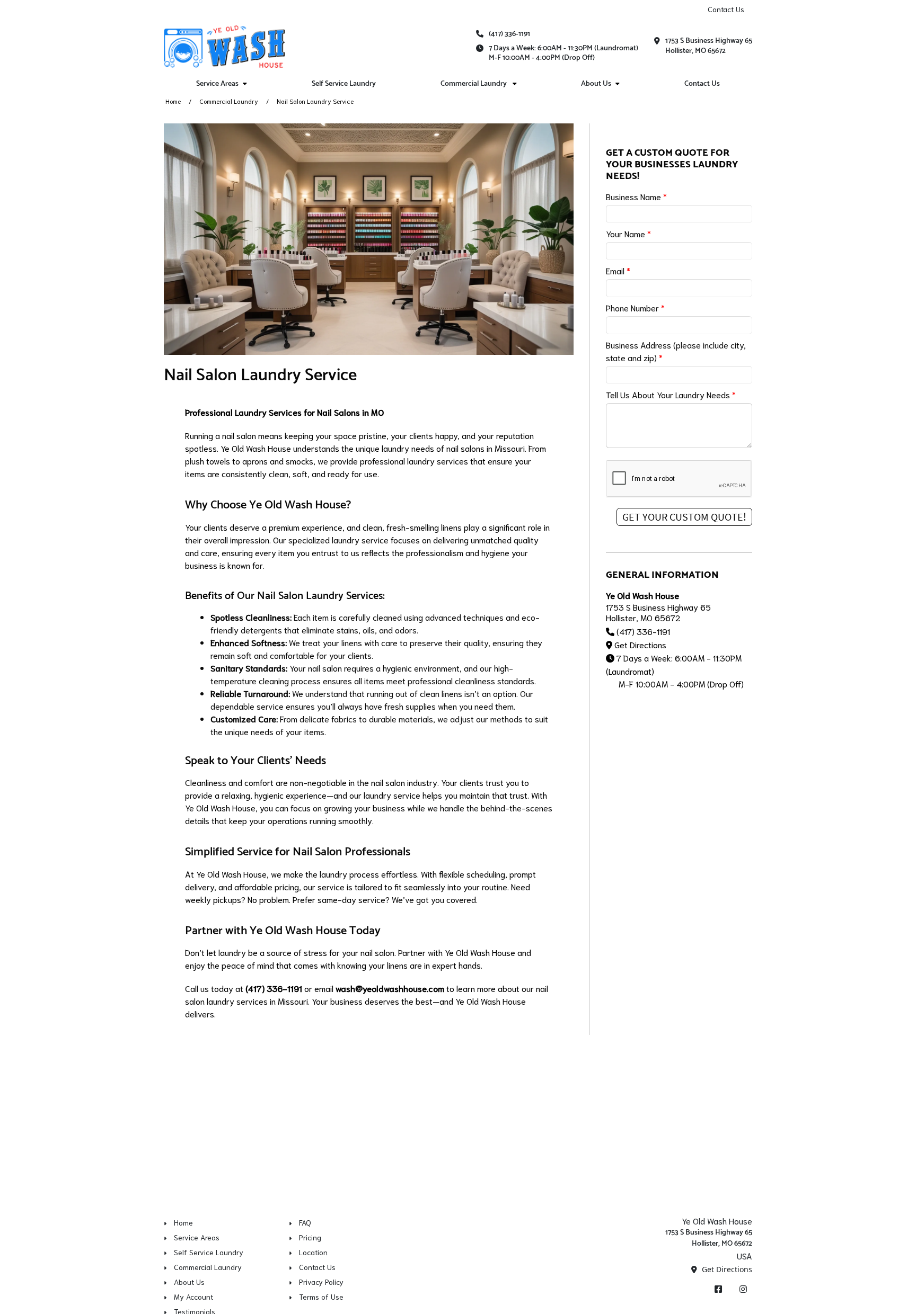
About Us (189, 1281)
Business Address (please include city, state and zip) (676, 351)
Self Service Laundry (344, 84)
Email (618, 270)
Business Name (636, 196)
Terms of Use (321, 1296)
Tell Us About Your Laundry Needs (671, 394)
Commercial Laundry (228, 101)
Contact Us (726, 9)
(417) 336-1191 (509, 34)
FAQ (305, 1222)
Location (313, 1252)
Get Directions (640, 644)
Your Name (628, 233)
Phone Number (635, 307)
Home (173, 101)
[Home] (224, 46)
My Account (193, 1296)
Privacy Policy (321, 1281)
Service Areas (196, 1237)
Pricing (310, 1237)
